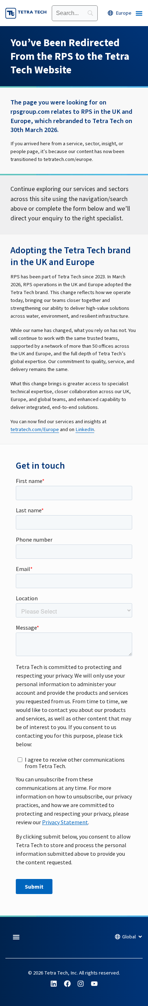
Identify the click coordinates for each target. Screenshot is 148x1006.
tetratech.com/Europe (34, 429)
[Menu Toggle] (139, 13)
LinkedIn (84, 429)
